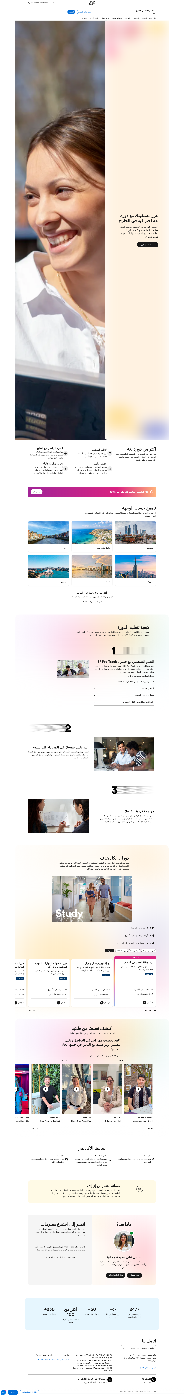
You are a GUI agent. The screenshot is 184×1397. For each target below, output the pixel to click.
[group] (92, 950)
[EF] (92, 3)
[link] (146, 12)
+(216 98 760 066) (101, 1365)
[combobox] (138, 1348)
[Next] (34, 1010)
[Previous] (30, 1010)
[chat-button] (3, 1392)
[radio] (109, 950)
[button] (152, 3)
